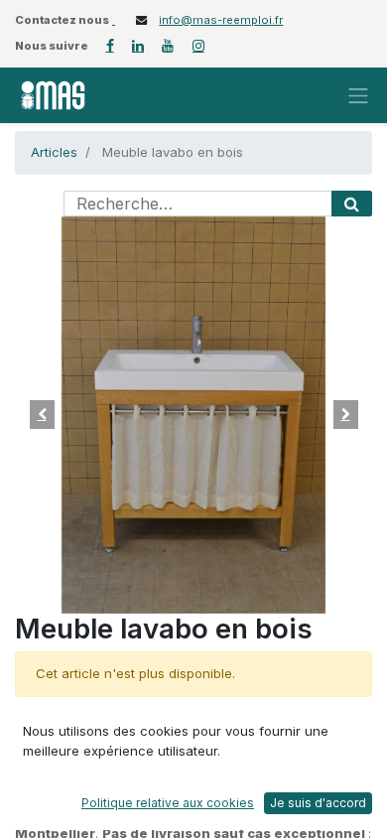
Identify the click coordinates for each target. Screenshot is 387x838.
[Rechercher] (351, 203)
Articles (54, 152)
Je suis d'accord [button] (318, 802)
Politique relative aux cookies (167, 802)
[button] (41, 415)
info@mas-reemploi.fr (221, 20)
